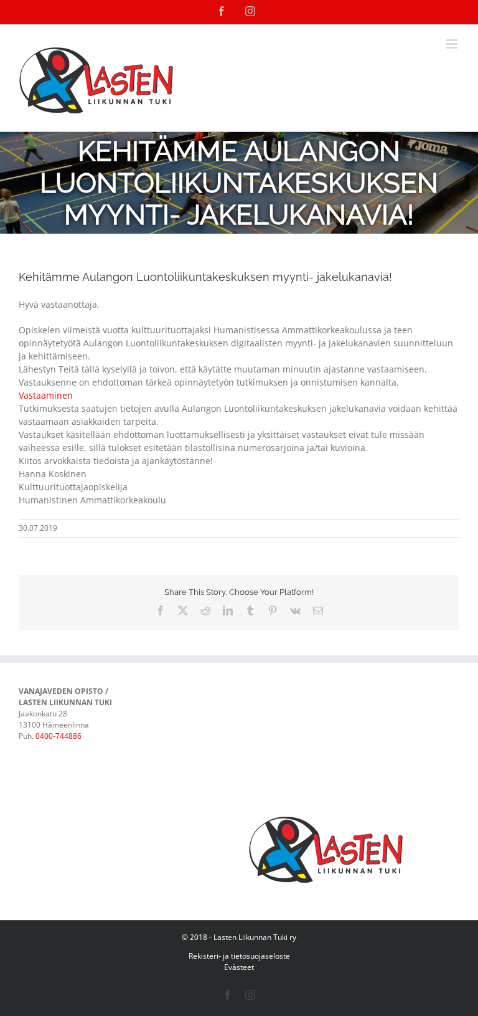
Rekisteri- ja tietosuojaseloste (239, 956)
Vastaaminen (46, 395)
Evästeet (239, 967)
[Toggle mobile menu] (452, 43)
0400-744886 (58, 736)
